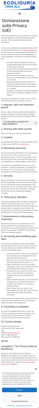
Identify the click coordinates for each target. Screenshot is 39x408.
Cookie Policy (11, 405)
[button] (36, 369)
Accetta (19, 390)
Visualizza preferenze (19, 401)
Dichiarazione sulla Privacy (24, 405)
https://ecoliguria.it (30, 50)
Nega (20, 396)
